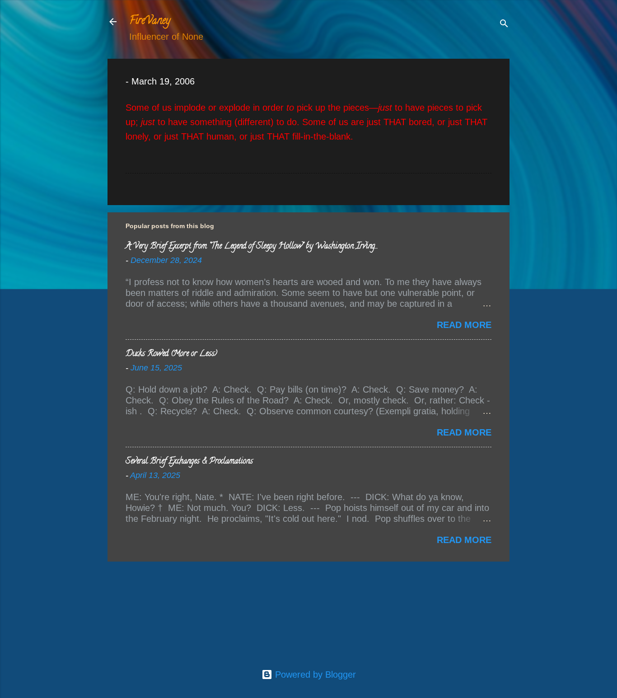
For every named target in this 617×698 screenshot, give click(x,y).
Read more (464, 325)
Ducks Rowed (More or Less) (171, 354)
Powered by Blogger (314, 674)
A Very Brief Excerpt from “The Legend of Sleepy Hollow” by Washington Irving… (251, 246)
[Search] (504, 24)
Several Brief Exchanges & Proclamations (189, 461)
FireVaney (149, 21)
